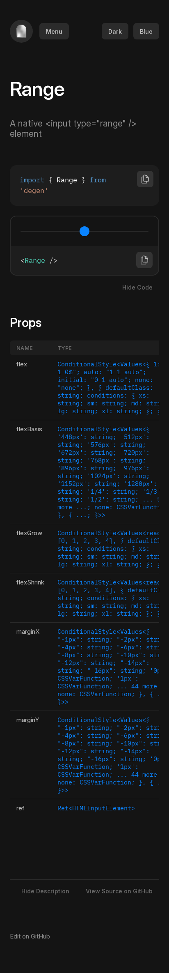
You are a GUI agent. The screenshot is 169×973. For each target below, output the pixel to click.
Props (30, 322)
